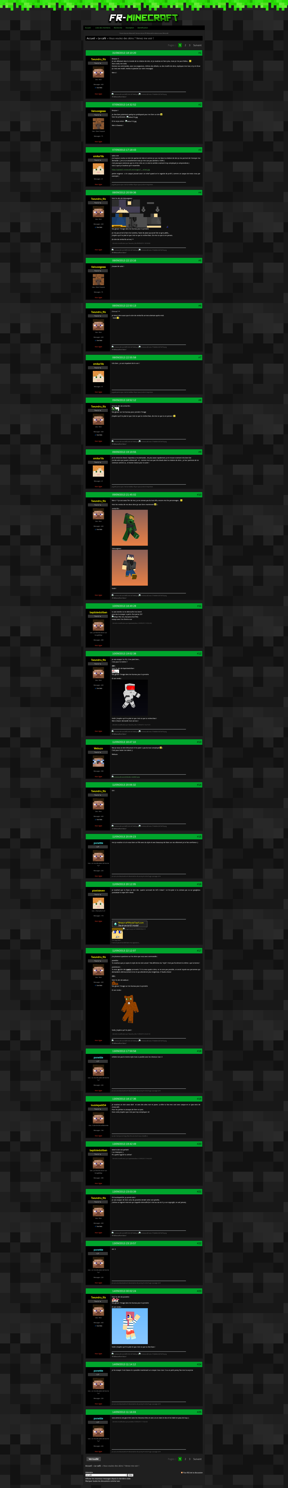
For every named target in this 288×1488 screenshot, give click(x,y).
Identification (142, 27)
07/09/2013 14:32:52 (124, 104)
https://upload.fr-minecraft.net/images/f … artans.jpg (131, 169)
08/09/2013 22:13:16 (124, 260)
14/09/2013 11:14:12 (124, 1364)
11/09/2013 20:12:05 (124, 884)
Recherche (118, 27)
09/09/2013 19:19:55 (124, 452)
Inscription (130, 27)
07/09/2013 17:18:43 (124, 149)
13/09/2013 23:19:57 (124, 1243)
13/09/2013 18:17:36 (124, 1098)
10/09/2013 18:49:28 (124, 605)
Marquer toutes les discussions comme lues (102, 1481)
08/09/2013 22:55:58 (124, 357)
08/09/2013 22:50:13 (124, 305)
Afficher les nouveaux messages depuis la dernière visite (107, 1478)
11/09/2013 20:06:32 (124, 784)
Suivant (197, 45)
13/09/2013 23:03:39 (124, 1191)
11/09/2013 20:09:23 (124, 836)
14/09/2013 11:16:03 (124, 1412)
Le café (102, 38)
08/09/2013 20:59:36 (124, 192)
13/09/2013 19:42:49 (124, 1143)
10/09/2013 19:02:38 (124, 653)
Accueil (88, 27)
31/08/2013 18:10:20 (124, 52)
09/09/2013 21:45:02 (124, 494)
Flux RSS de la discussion (193, 1472)
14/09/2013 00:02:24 (124, 1291)
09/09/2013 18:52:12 (124, 400)
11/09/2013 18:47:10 (124, 742)
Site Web (99, 88)
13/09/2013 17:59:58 (124, 1051)
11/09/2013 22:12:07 (124, 950)
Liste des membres (102, 27)
